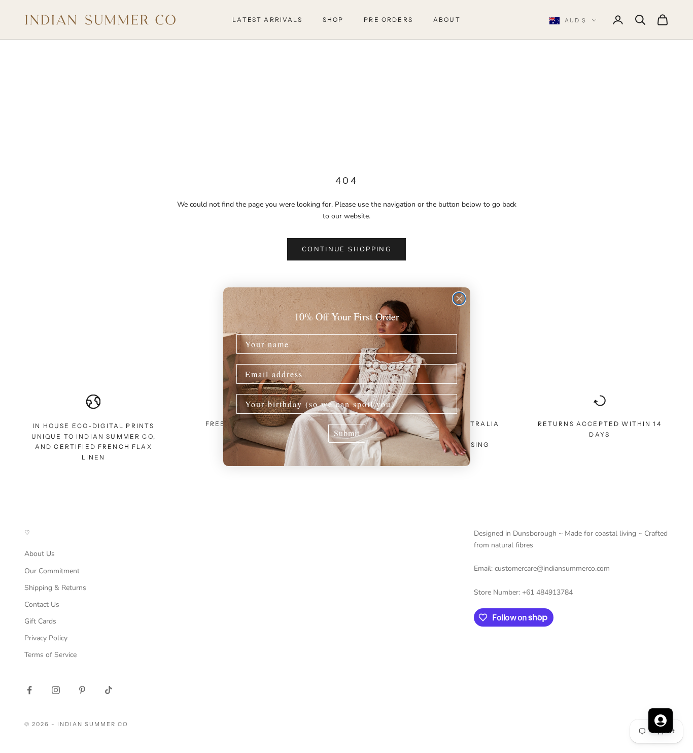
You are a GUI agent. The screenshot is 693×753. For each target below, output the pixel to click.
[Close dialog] (459, 298)
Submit (347, 433)
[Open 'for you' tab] (660, 720)
